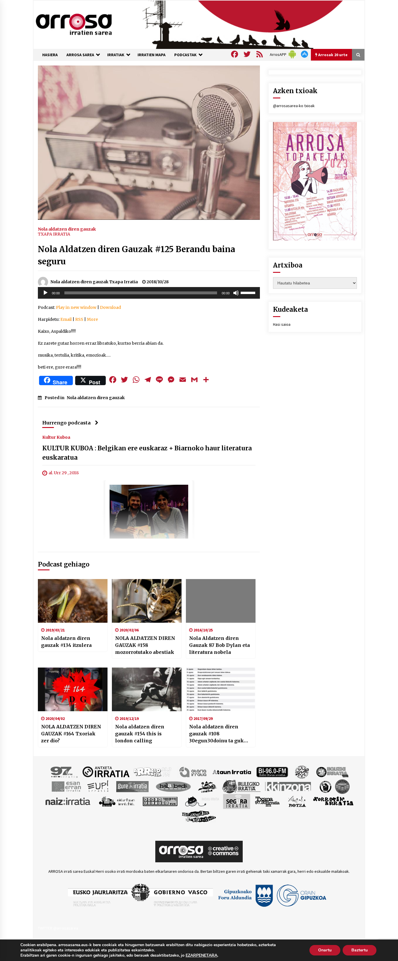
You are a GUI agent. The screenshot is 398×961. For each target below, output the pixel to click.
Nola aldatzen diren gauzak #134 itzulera (66, 641)
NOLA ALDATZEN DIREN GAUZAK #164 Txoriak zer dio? (71, 734)
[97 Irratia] (64, 771)
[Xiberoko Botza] (296, 801)
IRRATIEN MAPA (151, 54)
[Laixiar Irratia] (342, 786)
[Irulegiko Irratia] (241, 786)
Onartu (325, 950)
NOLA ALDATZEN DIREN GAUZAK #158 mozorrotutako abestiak (145, 645)
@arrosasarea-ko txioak (294, 105)
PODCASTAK (185, 54)
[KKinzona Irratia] (288, 786)
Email (66, 319)
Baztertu (359, 950)
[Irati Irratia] (208, 786)
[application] (149, 293)
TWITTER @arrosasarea (58, 928)
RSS (79, 319)
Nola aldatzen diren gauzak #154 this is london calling (139, 734)
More (92, 319)
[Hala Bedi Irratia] (173, 786)
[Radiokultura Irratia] (160, 801)
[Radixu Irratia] (202, 801)
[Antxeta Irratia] (105, 771)
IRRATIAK (115, 54)
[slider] (249, 292)
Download (110, 307)
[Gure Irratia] (132, 786)
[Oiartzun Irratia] (117, 801)
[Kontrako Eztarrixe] (325, 786)
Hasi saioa (281, 324)
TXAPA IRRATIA (54, 234)
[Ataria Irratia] (193, 771)
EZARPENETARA (201, 955)
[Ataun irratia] (232, 771)
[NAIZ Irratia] (68, 801)
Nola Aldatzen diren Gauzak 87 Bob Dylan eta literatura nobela (219, 645)
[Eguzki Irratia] (332, 771)
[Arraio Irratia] (152, 771)
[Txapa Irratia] (267, 801)
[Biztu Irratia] (302, 771)
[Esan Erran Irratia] (66, 786)
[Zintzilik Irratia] (199, 815)
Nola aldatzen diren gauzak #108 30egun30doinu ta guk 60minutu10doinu (216, 734)
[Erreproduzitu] (45, 293)
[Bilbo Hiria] (272, 771)
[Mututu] (236, 293)
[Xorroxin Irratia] (333, 801)
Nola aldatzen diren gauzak (67, 228)
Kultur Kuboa (56, 437)
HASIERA (50, 54)
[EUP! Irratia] (98, 786)
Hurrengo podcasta (66, 423)
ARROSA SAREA (80, 54)
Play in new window (76, 307)
